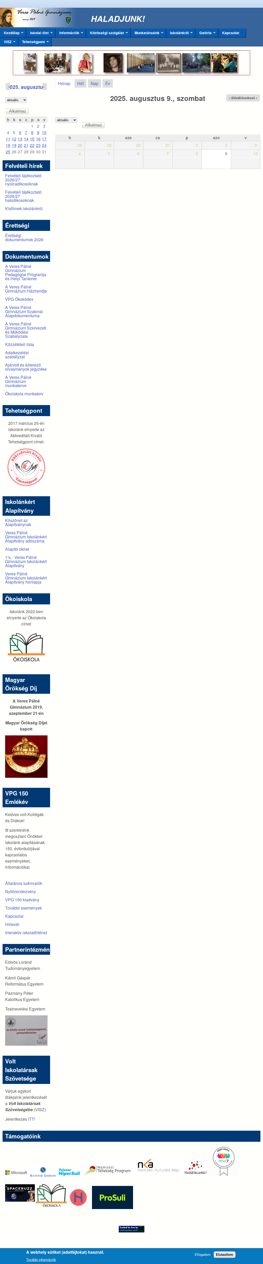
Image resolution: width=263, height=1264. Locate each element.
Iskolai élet (37, 34)
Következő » (248, 98)
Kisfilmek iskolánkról (24, 208)
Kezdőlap (10, 34)
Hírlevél (12, 924)
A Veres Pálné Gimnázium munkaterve (18, 381)
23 (38, 145)
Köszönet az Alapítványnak (18, 522)
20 (20, 145)
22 (32, 145)
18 (8, 145)
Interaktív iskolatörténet (26, 932)
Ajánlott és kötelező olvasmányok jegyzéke (26, 367)
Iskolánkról (177, 34)
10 (44, 132)
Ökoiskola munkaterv (24, 394)
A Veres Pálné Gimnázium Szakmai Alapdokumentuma (24, 311)
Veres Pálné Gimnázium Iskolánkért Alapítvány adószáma (26, 537)
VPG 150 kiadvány (22, 900)
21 (26, 145)
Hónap (65, 83)
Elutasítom (224, 1255)
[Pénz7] (223, 1175)
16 (38, 139)
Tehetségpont (31, 42)
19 (14, 145)
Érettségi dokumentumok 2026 (24, 237)
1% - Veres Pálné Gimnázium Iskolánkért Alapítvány (26, 561)
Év (107, 83)
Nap (94, 83)
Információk (67, 34)
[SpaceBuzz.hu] (20, 1207)
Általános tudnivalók (23, 883)
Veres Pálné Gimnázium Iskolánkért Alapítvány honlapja (26, 578)
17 (44, 139)
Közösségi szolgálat (105, 34)
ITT (31, 1119)
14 (26, 139)
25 (8, 152)
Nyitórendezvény (20, 891)
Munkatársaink (145, 34)
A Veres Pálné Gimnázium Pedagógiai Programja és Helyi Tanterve (25, 272)
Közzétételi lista (19, 344)
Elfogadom (203, 1255)
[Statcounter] (131, 1229)
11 (8, 139)
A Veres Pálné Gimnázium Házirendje (26, 289)
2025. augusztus (26, 86)
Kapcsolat (230, 32)
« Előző (234, 98)
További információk (41, 1260)
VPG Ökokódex (19, 299)
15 (32, 139)
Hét (80, 83)
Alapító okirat (17, 549)
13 (20, 139)
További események (23, 908)
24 (44, 145)
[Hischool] (63, 1207)
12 (14, 139)
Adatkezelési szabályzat (17, 355)
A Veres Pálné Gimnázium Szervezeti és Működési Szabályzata (25, 330)
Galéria (203, 34)
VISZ (6, 42)
